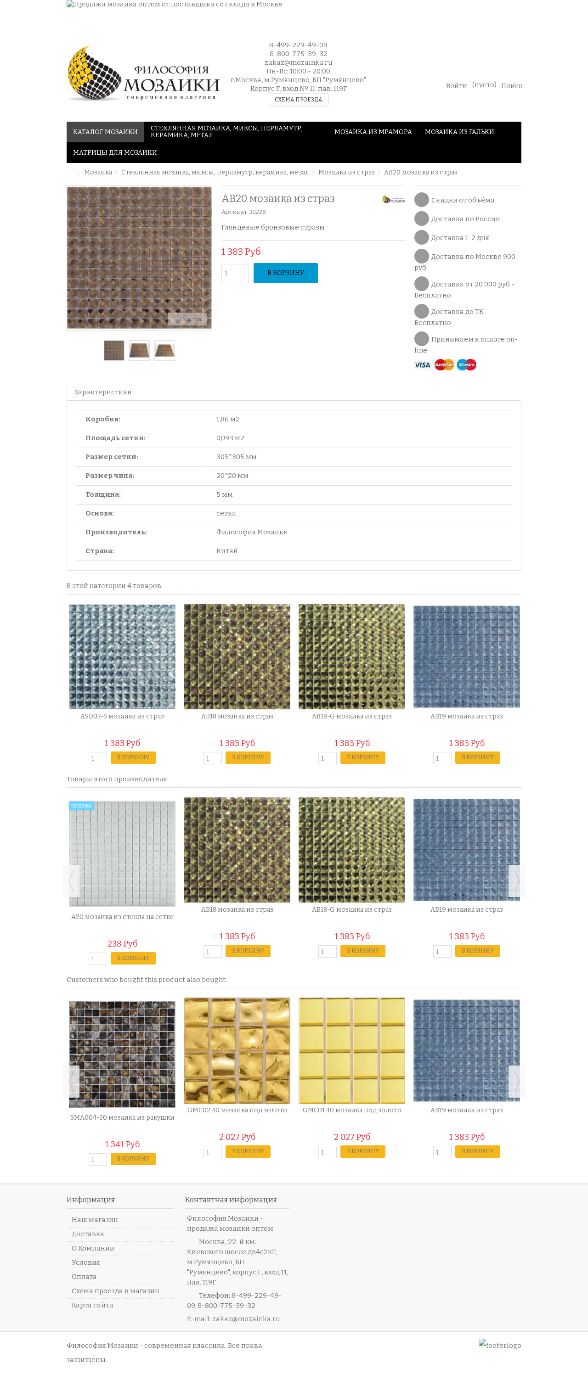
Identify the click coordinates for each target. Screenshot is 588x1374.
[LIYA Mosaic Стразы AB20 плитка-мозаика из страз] (139, 350)
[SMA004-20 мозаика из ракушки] (122, 1054)
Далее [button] (207, 257)
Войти (456, 85)
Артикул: (234, 211)
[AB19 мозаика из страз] (466, 657)
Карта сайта (92, 1305)
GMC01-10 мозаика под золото (352, 1110)
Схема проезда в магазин (115, 1291)
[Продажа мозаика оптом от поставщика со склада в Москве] (294, 12)
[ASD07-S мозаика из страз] (122, 657)
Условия (86, 1262)
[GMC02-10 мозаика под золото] (237, 1051)
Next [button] (517, 881)
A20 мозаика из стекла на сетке (122, 917)
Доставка (88, 1234)
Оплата (84, 1277)
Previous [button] (71, 881)
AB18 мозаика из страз (237, 716)
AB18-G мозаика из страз (352, 716)
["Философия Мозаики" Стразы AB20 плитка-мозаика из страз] (114, 350)
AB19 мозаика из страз (466, 716)
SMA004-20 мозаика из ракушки (122, 1118)
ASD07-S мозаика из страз (122, 716)
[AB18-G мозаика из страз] (352, 657)
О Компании (93, 1248)
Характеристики (103, 392)
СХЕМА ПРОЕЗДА (298, 99)
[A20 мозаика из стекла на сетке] (122, 854)
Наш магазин (95, 1220)
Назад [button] (71, 257)
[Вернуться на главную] (69, 173)
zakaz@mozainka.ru (246, 1319)
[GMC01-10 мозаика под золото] (352, 1051)
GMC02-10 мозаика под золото (237, 1110)
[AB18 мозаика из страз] (237, 657)
